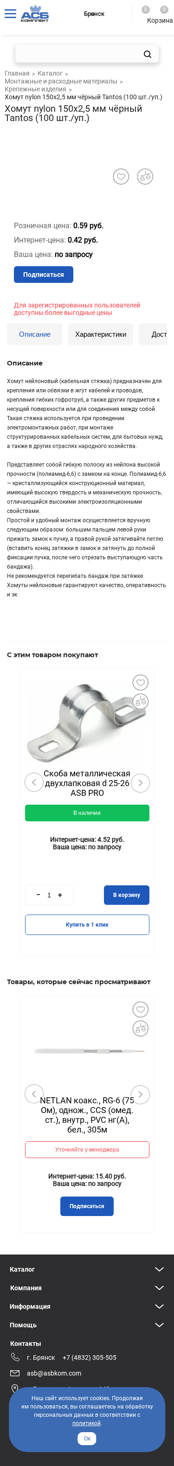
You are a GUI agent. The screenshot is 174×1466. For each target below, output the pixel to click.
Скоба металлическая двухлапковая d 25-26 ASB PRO (87, 783)
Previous (34, 782)
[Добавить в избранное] (121, 176)
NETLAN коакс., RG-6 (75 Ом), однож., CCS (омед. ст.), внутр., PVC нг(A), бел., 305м (87, 1114)
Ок (87, 1438)
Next (140, 783)
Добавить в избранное (140, 682)
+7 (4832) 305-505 (89, 1357)
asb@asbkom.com (54, 1373)
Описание (35, 334)
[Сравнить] (140, 701)
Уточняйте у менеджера (87, 1149)
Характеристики (100, 334)
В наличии (87, 813)
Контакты (25, 1343)
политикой (86, 1423)
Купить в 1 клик (87, 925)
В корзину (126, 895)
